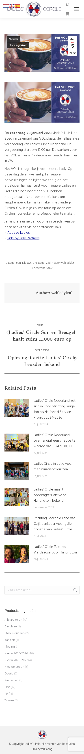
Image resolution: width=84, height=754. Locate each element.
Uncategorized (18, 45)
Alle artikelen (13, 619)
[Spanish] (18, 6)
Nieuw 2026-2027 (16, 660)
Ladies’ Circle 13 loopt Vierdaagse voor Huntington (55, 549)
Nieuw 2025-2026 (16, 653)
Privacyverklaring (42, 749)
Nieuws (13, 39)
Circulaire (10, 626)
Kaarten (9, 640)
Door (64, 263)
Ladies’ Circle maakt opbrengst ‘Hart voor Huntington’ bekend (50, 495)
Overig (8, 673)
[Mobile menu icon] (77, 9)
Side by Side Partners (23, 238)
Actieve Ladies (18, 233)
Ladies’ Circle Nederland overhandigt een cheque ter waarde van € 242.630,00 (55, 440)
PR (6, 693)
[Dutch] (6, 6)
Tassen (9, 700)
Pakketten (11, 680)
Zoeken (75, 590)
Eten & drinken (14, 633)
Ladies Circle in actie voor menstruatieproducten (53, 466)
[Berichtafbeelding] (16, 408)
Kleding (9, 646)
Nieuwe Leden (14, 667)
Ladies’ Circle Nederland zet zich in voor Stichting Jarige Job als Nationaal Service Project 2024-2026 (54, 409)
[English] (12, 6)
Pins (7, 687)
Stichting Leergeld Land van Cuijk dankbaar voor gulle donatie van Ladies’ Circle (54, 524)
